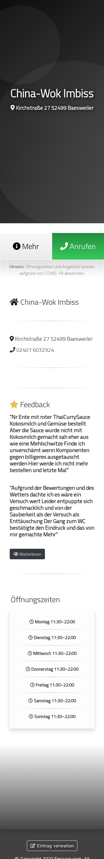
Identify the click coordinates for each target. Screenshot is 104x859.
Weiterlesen (29, 554)
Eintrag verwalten (54, 845)
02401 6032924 (34, 349)
